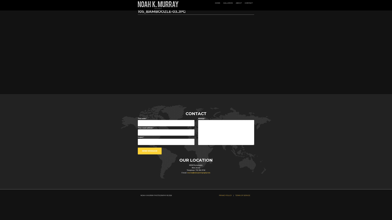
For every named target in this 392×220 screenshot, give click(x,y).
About (239, 3)
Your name (142, 118)
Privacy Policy (225, 195)
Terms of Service (242, 195)
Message (201, 118)
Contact (249, 3)
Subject (141, 137)
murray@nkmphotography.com (198, 173)
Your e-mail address (145, 128)
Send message (149, 151)
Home (217, 3)
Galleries (228, 3)
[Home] (159, 5)
